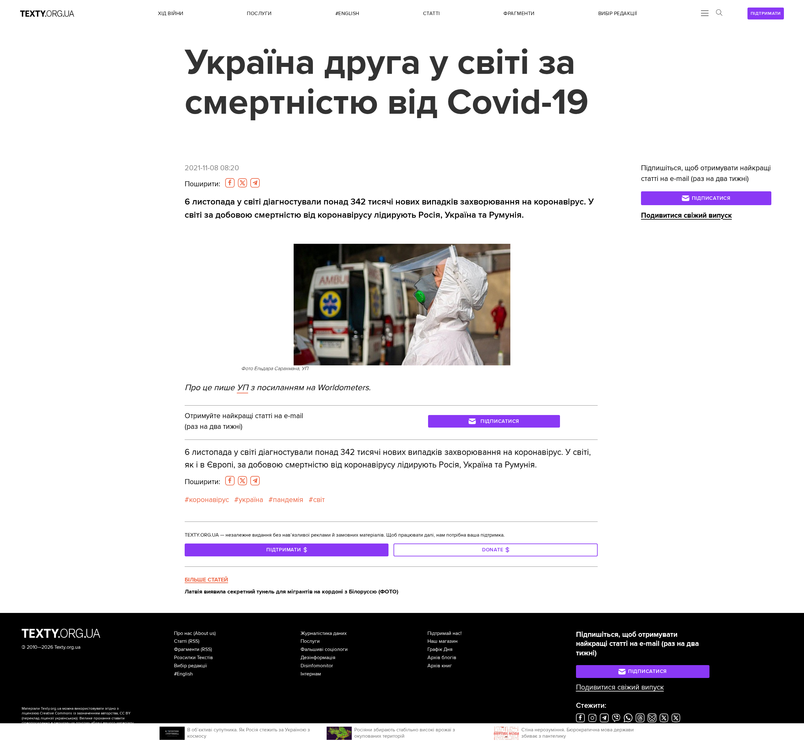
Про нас (183, 633)
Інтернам (311, 674)
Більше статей (206, 579)
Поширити (202, 184)
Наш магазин (442, 641)
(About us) (204, 633)
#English (183, 674)
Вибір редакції (190, 666)
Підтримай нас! (444, 633)
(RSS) (193, 641)
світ (319, 499)
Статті (180, 641)
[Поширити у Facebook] (230, 183)
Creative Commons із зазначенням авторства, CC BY (85, 713)
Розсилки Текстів (193, 657)
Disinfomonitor (317, 666)
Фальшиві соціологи (324, 649)
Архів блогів (441, 657)
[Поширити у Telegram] (255, 183)
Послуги (310, 641)
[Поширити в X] (242, 183)
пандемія (288, 499)
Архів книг (439, 666)
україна (251, 499)
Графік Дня (440, 649)
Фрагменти (186, 649)
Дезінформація (318, 657)
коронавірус (209, 499)
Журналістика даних (324, 633)
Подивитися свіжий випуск (686, 215)
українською (66, 718)
